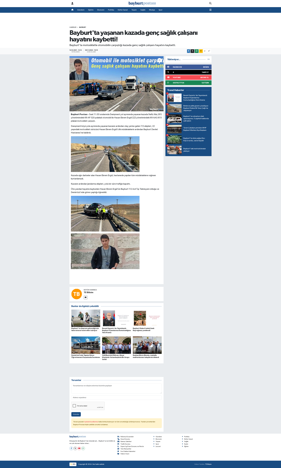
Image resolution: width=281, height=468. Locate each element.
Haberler (72, 27)
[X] (75, 448)
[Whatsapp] (83, 448)
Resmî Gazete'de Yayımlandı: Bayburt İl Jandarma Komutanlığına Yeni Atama (116, 330)
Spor (160, 10)
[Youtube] (79, 448)
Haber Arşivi (125, 454)
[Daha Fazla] (201, 51)
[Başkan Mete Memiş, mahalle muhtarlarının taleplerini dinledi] (147, 345)
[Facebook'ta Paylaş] (188, 51)
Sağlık (142, 10)
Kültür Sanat (123, 10)
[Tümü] (209, 59)
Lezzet (158, 446)
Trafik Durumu (125, 444)
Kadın (186, 444)
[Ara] (210, 3)
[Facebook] (71, 448)
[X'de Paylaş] (192, 51)
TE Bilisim (88, 292)
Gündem (80, 10)
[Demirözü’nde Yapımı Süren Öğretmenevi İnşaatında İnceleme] (85, 345)
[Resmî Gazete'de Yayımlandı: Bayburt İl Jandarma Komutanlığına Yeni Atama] (116, 318)
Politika (111, 10)
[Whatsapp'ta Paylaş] (197, 51)
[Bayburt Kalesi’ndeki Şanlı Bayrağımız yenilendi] (147, 318)
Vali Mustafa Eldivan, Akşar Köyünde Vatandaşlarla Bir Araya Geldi (115, 357)
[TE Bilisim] (76, 294)
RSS (73, 464)
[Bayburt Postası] (142, 3)
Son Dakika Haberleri (128, 451)
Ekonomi (100, 10)
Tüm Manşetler (126, 449)
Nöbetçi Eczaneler (127, 436)
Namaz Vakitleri (126, 441)
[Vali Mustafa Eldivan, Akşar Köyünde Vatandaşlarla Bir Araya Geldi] (116, 345)
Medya (152, 10)
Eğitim (91, 10)
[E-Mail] (85, 297)
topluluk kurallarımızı (91, 422)
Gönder (76, 414)
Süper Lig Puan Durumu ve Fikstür (132, 446)
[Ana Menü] (210, 10)
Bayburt (82, 27)
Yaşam (134, 10)
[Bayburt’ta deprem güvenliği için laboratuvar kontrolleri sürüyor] (85, 318)
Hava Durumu (125, 439)
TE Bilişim (208, 464)
